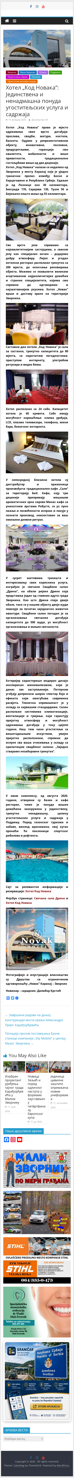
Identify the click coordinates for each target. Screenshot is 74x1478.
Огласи (42, 72)
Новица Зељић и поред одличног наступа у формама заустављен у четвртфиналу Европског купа (36, 1097)
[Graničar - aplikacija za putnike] (37, 1381)
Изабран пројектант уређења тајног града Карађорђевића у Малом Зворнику (14, 1089)
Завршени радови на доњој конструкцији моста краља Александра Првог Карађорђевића (34, 1020)
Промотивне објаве (18, 76)
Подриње (55, 72)
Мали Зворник (27, 72)
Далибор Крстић (40, 119)
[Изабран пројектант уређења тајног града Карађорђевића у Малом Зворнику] (14, 1063)
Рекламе (36, 76)
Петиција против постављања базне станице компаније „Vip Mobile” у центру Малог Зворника (35, 1038)
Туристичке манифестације (22, 81)
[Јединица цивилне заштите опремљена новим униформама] (60, 1063)
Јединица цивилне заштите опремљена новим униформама (59, 1087)
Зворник (12, 72)
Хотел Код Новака (19, 903)
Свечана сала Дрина (49, 898)
